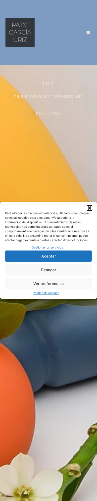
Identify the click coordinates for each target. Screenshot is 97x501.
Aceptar (48, 256)
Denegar (48, 270)
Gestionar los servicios (47, 247)
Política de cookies (46, 293)
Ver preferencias (48, 283)
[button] (89, 208)
